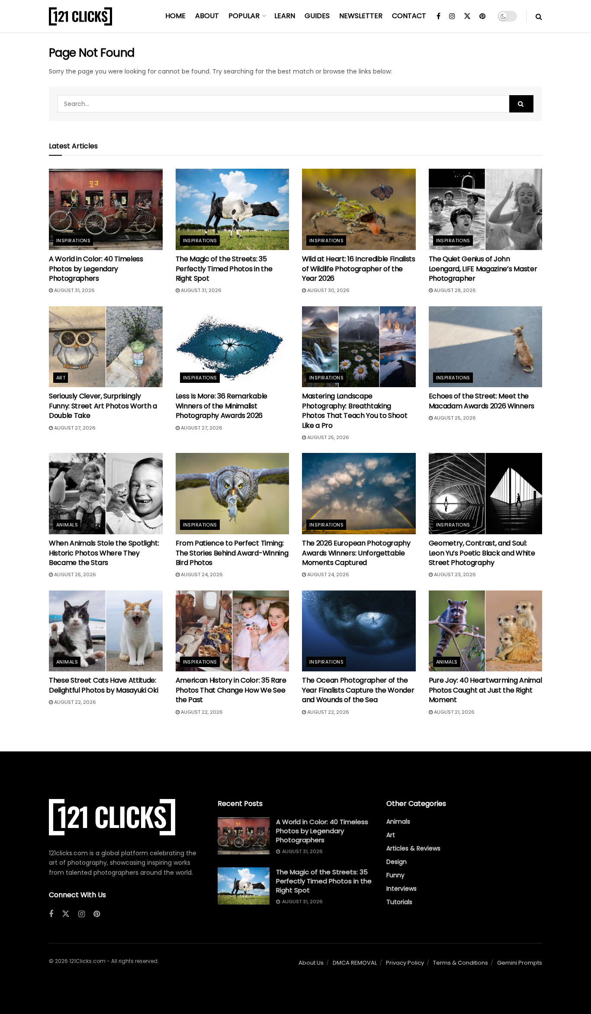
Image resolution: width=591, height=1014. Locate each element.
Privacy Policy (405, 963)
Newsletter (360, 16)
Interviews (401, 888)
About (207, 16)
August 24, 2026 (201, 574)
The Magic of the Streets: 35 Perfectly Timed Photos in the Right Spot (224, 268)
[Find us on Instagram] (452, 16)
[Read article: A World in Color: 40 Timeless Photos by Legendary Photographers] (106, 209)
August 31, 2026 (74, 290)
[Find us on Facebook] (438, 16)
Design (396, 861)
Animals (67, 524)
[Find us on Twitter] (467, 16)
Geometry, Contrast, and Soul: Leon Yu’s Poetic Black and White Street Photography (482, 553)
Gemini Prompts (519, 963)
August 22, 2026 (74, 702)
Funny (395, 875)
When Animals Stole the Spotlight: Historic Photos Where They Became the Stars (104, 553)
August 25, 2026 (327, 437)
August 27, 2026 (74, 427)
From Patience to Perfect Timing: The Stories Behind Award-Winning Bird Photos (232, 553)
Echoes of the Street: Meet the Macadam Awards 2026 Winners (481, 401)
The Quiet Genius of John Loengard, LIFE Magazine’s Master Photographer (483, 268)
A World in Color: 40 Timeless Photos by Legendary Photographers (96, 268)
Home (175, 16)
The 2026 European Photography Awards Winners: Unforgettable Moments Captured (356, 553)
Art (60, 377)
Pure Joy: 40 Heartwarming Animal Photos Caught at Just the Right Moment (485, 690)
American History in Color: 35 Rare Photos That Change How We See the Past (231, 690)
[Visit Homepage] (80, 16)
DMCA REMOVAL (355, 963)
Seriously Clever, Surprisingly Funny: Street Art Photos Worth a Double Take (103, 405)
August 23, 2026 (454, 574)
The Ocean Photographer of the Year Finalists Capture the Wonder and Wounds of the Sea (358, 690)
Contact (409, 16)
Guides (317, 16)
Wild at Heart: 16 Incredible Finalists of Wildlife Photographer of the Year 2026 (358, 268)
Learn (284, 16)
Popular (244, 16)
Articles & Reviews (413, 848)
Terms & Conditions (460, 963)
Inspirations (73, 240)
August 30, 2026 (328, 290)
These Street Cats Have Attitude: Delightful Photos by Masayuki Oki (103, 685)
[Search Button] (539, 16)
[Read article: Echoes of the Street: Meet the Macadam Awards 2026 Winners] (486, 347)
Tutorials (399, 902)
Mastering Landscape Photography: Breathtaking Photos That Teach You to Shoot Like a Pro (354, 410)
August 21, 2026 (454, 712)
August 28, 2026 (454, 290)
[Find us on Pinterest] (482, 16)
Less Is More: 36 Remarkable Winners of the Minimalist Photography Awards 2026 (221, 405)
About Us (311, 963)
